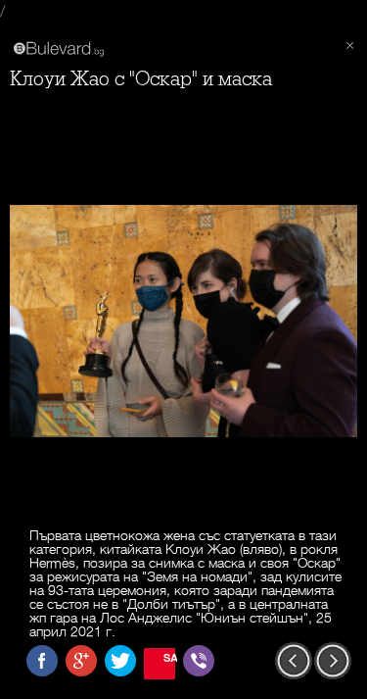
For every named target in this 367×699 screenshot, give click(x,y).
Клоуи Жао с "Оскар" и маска (141, 79)
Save (169, 657)
